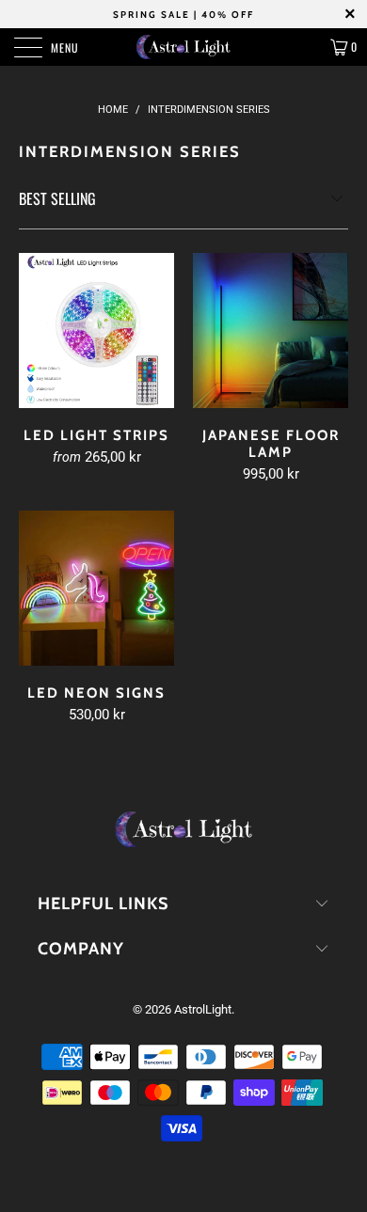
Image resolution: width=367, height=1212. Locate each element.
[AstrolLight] (184, 47)
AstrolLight (202, 1009)
